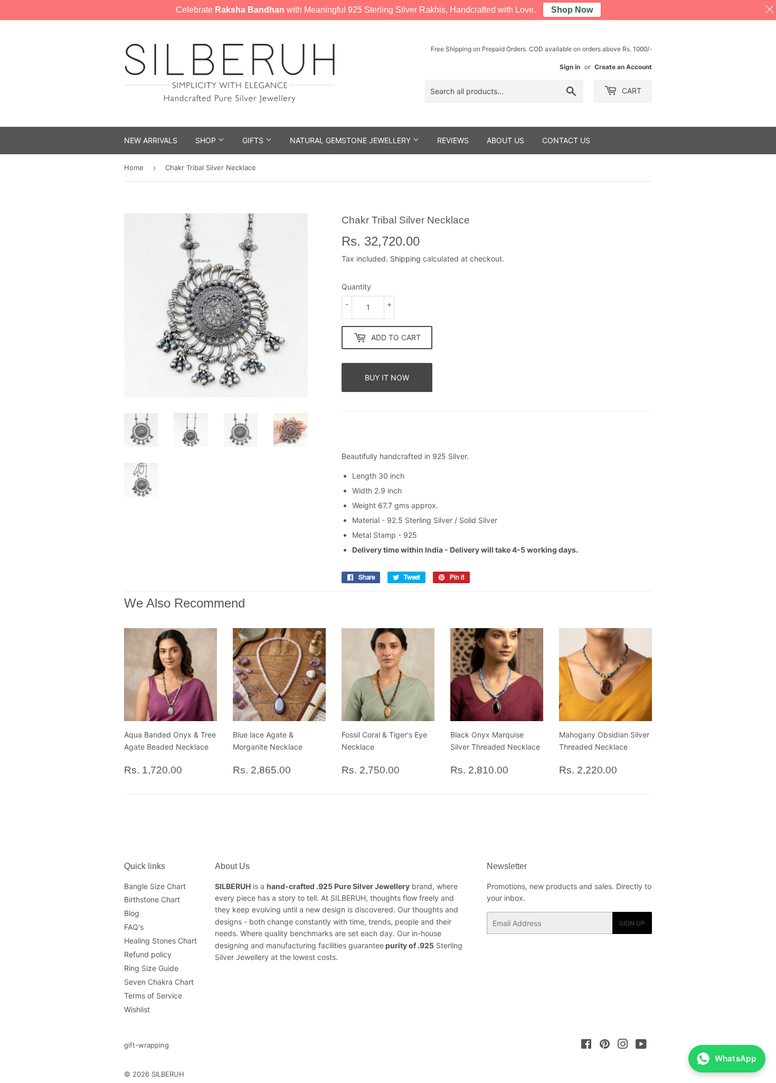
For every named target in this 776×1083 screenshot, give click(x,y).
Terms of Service (153, 995)
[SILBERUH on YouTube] (641, 1045)
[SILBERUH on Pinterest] (604, 1045)
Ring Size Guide (151, 968)
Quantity (356, 286)
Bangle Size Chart (155, 886)
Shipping (405, 258)
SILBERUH (168, 1074)
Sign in (570, 67)
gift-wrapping (146, 1045)
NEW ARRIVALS (150, 140)
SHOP (206, 140)
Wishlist (137, 1009)
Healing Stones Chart (160, 940)
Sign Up (632, 923)
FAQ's (134, 926)
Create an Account (623, 67)
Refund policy (148, 954)
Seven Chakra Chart (159, 981)
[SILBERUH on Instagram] (623, 1045)
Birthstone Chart (152, 899)
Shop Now (572, 9)
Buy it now (387, 377)
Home (134, 167)
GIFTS (254, 140)
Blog (131, 913)
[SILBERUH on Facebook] (586, 1045)
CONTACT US (566, 140)
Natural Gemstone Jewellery (351, 140)
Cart (630, 90)
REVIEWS (453, 140)
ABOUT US (505, 140)
